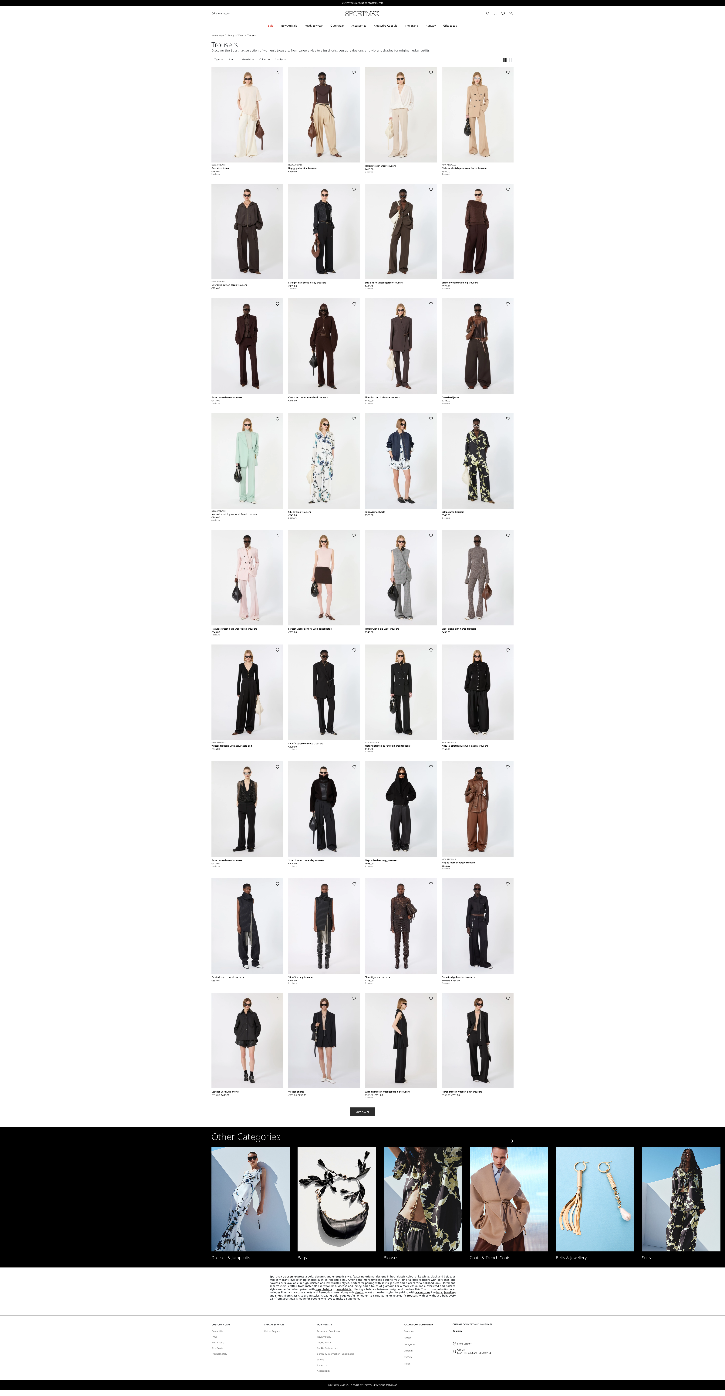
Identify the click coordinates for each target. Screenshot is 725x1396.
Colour (262, 59)
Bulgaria (457, 1331)
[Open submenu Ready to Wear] (325, 25)
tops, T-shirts (323, 1289)
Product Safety (219, 1354)
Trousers (252, 35)
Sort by (279, 59)
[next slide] (512, 1141)
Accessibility (323, 1371)
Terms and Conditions (328, 1331)
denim (359, 1292)
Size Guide (217, 1348)
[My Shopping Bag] (511, 13)
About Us (322, 1365)
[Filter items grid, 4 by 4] (505, 60)
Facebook (409, 1331)
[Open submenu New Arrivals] (299, 25)
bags (439, 1292)
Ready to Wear (235, 35)
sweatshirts (344, 1289)
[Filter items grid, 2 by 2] (511, 60)
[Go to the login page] (495, 13)
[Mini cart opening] (515, 13)
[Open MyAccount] (499, 13)
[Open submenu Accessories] (368, 25)
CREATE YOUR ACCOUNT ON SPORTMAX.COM (362, 3)
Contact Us (217, 1331)
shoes (279, 1295)
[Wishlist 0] (503, 13)
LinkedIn (408, 1350)
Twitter (407, 1337)
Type (217, 59)
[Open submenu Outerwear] (346, 25)
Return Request (272, 1331)
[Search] (488, 13)
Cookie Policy (324, 1342)
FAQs (214, 1337)
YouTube (408, 1357)
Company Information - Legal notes (335, 1354)
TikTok (407, 1363)
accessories (422, 1292)
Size (230, 59)
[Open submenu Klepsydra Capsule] (400, 25)
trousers (288, 1276)
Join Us (320, 1359)
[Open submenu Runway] (438, 25)
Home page (217, 35)
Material (246, 59)
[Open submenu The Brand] (420, 25)
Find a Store (218, 1342)
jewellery (450, 1292)
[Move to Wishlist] (277, 73)
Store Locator (464, 1343)
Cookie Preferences (327, 1348)
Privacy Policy (324, 1337)
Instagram (409, 1344)
